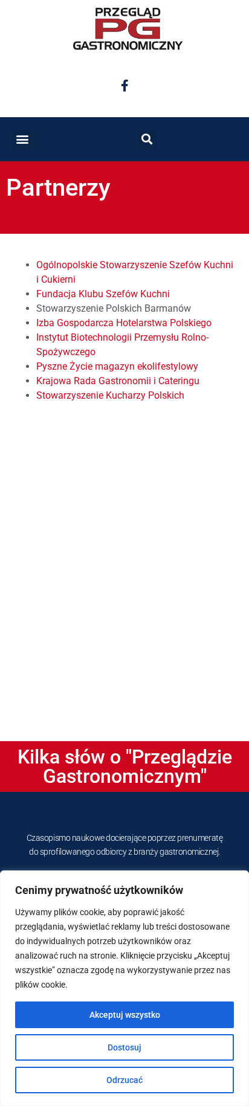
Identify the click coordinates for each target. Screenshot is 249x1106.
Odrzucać (124, 1080)
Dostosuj (124, 1047)
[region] (124, 988)
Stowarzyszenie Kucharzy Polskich (110, 395)
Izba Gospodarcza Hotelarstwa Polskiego (124, 323)
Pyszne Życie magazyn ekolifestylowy (117, 366)
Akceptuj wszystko (124, 1015)
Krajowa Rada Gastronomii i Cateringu (117, 381)
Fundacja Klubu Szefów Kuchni (103, 294)
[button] (22, 139)
